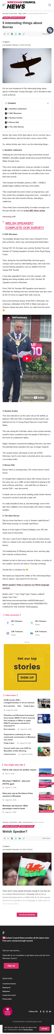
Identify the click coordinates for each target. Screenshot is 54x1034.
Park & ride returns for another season (19, 770)
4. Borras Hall (13, 122)
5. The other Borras (15, 127)
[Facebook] (15, 623)
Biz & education (9, 706)
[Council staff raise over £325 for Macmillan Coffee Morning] (44, 751)
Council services (10, 754)
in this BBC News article (34, 211)
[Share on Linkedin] (19, 34)
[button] (44, 1029)
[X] (39, 623)
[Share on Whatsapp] (16, 34)
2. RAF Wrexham (14, 113)
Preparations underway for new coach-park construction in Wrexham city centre (20, 737)
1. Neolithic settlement (17, 109)
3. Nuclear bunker (14, 118)
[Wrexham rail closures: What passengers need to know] (45, 808)
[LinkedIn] (39, 633)
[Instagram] (15, 633)
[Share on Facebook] (8, 34)
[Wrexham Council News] (21, 5)
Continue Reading (27, 915)
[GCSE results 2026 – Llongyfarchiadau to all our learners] (44, 703)
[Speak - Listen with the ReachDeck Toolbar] (50, 30)
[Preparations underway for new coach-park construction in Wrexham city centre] (44, 738)
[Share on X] (12, 34)
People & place (18, 17)
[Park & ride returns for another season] (45, 772)
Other (6, 17)
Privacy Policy (28, 1029)
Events (43, 786)
